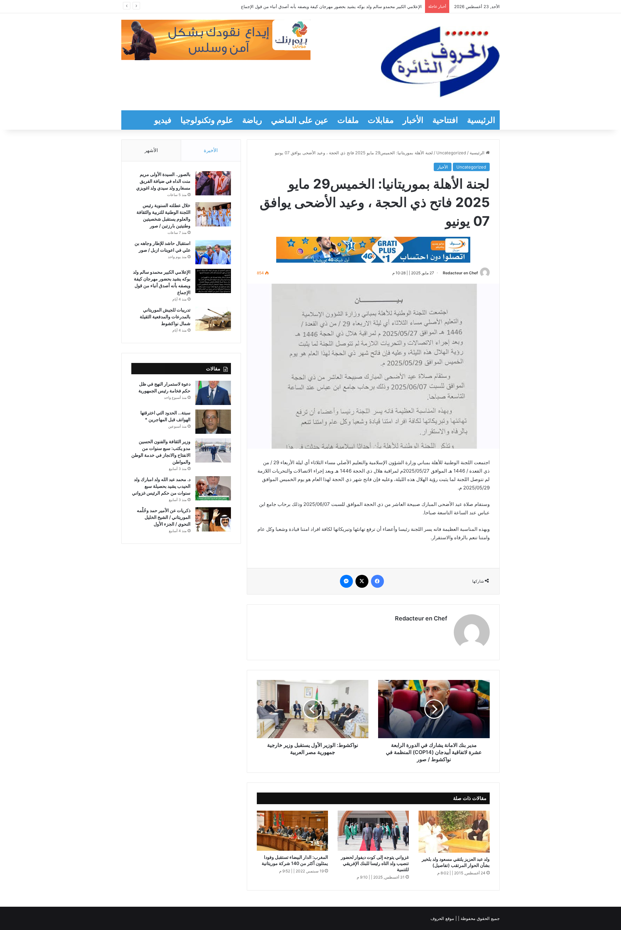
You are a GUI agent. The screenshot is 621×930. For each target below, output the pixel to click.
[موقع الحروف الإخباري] (440, 61)
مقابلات (381, 120)
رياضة (252, 120)
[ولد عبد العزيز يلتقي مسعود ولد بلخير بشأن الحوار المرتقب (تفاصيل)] (454, 832)
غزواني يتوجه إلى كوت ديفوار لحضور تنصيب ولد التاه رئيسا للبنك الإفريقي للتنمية (375, 863)
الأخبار (413, 120)
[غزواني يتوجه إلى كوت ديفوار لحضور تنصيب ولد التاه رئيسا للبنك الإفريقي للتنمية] (373, 831)
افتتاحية (445, 120)
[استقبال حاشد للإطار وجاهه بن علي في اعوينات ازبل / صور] (213, 252)
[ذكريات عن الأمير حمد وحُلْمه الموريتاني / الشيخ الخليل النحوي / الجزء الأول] (213, 519)
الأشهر (151, 150)
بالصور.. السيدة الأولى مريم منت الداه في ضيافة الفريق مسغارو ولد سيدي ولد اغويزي (163, 181)
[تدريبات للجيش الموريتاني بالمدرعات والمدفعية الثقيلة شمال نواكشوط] (213, 319)
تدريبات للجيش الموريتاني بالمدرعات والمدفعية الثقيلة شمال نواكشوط (165, 316)
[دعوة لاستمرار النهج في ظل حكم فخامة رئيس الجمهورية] (213, 393)
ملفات (348, 120)
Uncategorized (451, 152)
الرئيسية (481, 120)
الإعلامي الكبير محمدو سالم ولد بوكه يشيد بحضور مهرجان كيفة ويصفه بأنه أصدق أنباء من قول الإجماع (331, 6)
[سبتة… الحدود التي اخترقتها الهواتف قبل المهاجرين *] (213, 422)
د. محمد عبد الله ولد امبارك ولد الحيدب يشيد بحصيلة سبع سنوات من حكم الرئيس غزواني (161, 486)
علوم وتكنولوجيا (206, 120)
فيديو (162, 120)
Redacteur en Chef (460, 272)
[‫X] (361, 581)
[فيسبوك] (377, 581)
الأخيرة (211, 150)
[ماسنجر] (346, 581)
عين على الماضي (299, 120)
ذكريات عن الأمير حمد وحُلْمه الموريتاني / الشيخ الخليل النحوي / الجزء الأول (164, 517)
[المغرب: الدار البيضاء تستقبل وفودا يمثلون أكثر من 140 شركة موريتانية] (292, 831)
